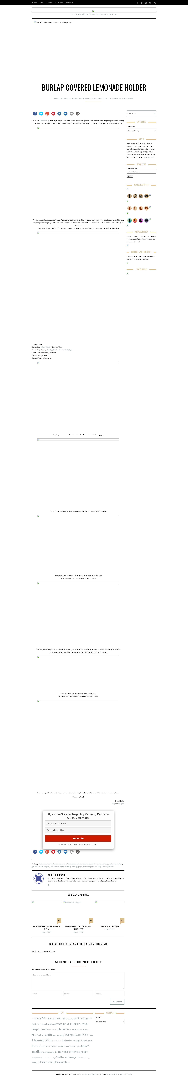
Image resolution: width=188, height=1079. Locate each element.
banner (44, 1024)
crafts (111, 864)
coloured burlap (102, 864)
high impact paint (84, 1040)
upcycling (102, 98)
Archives (98, 1017)
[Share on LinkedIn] (59, 115)
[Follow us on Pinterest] (154, 2)
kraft (54, 1046)
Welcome (35, 3)
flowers (90, 1035)
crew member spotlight (59, 1035)
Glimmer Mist (42, 1040)
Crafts (57, 98)
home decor (38, 1046)
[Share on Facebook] (35, 115)
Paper (64, 1051)
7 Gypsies (37, 1018)
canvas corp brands (83, 864)
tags (54, 1058)
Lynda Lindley (44, 121)
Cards (54, 1029)
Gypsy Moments (57, 1041)
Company (49, 3)
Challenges (59, 3)
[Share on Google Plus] (47, 115)
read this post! (149, 157)
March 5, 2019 (46, 932)
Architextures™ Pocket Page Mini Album (46, 928)
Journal (49, 1046)
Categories (131, 126)
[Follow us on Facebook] (141, 2)
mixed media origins (47, 1052)
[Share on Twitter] (41, 115)
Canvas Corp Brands (90, 1074)
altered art (44, 864)
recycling (98, 867)
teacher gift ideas (108, 867)
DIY (84, 1034)
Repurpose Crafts (76, 98)
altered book (70, 1019)
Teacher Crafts (90, 98)
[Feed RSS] (137, 2)
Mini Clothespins (75, 1046)
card (49, 1030)
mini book (66, 1046)
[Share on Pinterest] (53, 115)
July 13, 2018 (128, 98)
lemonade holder (56, 867)
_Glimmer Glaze (61, 1062)
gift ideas (35, 867)
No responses (115, 98)
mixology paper (77, 867)
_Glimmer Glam (45, 1062)
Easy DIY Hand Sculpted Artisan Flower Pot (78, 928)
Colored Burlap (45, 347)
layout (59, 1046)
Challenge (41, 1035)
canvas (57, 1024)
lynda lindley (66, 867)
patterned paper (88, 867)
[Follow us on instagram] (146, 2)
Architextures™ (83, 1018)
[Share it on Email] (72, 115)
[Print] (78, 115)
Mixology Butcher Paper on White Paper (59, 350)
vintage (35, 1062)
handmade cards (69, 1040)
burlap (50, 864)
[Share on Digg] (65, 115)
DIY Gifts (64, 98)
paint (57, 1052)
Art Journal (36, 1024)
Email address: (132, 168)
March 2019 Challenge (110, 926)
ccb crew (94, 864)
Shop (42, 3)
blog (113, 804)
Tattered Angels (67, 1057)
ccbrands (60, 875)
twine (81, 1058)
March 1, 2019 (109, 929)
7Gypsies (47, 1018)
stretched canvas (47, 1058)
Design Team (118, 864)
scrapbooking (37, 1058)
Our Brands (69, 3)
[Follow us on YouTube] (150, 2)
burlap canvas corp (60, 864)
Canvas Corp (71, 864)
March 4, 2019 (78, 932)
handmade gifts (44, 867)
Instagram (121, 804)
